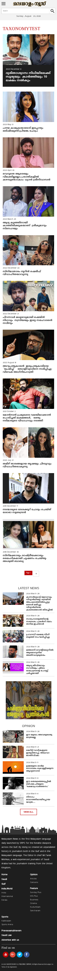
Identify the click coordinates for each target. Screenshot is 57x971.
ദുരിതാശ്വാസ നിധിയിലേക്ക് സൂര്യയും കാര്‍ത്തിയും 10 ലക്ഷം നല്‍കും (28, 76)
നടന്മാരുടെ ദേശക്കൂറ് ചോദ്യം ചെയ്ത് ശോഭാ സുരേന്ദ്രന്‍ (27, 511)
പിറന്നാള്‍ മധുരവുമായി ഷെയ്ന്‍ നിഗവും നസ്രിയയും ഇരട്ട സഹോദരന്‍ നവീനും (27, 320)
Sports (5, 916)
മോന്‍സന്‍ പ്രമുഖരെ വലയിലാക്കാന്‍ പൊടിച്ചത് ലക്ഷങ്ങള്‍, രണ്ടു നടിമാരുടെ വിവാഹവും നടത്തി (27, 417)
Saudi (4, 879)
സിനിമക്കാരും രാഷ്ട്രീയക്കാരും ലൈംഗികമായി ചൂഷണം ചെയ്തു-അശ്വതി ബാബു (25, 558)
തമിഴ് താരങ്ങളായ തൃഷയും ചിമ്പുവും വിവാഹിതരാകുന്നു (27, 465)
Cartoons (34, 882)
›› (36, 573)
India (4, 893)
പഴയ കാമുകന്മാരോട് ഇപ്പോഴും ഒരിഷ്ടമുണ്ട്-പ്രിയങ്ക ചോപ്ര (23, 129)
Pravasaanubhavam (11, 930)
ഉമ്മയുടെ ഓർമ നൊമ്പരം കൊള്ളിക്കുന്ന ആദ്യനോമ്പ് (40, 768)
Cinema (33, 903)
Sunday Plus (35, 892)
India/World (7, 888)
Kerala (4, 900)
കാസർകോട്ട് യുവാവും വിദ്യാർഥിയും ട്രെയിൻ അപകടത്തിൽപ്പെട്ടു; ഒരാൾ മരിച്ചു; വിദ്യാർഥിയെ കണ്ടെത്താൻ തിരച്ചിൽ (39, 603)
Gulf (4, 884)
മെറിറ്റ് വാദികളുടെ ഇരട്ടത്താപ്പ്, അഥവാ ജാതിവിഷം (37, 753)
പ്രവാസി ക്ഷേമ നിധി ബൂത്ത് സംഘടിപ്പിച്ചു (38, 635)
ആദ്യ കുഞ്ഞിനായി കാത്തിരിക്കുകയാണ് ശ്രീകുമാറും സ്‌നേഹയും (25, 225)
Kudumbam (35, 907)
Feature (34, 888)
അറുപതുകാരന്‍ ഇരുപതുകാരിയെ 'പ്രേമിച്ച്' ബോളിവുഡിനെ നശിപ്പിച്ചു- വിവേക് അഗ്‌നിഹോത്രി (27, 369)
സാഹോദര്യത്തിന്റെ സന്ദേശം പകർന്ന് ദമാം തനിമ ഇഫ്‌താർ (39, 622)
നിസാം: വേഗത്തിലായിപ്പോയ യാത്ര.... (38, 800)
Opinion (34, 874)
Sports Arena (7, 924)
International (7, 896)
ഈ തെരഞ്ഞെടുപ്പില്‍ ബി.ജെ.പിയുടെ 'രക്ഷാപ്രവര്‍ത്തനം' (38, 784)
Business (34, 900)
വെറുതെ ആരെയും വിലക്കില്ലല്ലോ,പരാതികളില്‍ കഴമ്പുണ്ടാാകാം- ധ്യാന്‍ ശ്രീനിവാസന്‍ (26, 176)
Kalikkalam (6, 921)
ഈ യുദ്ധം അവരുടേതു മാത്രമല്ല (39, 736)
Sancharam (35, 911)
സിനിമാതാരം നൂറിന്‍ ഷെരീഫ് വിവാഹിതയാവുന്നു (22, 273)
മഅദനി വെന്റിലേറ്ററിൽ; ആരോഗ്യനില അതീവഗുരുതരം (40, 653)
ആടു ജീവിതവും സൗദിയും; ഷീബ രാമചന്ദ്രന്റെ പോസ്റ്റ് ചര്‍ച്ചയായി (37, 669)
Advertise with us (10, 940)
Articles (33, 879)
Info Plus (34, 896)
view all (29, 812)
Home (4, 874)
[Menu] (3, 4)
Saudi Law (7, 935)
